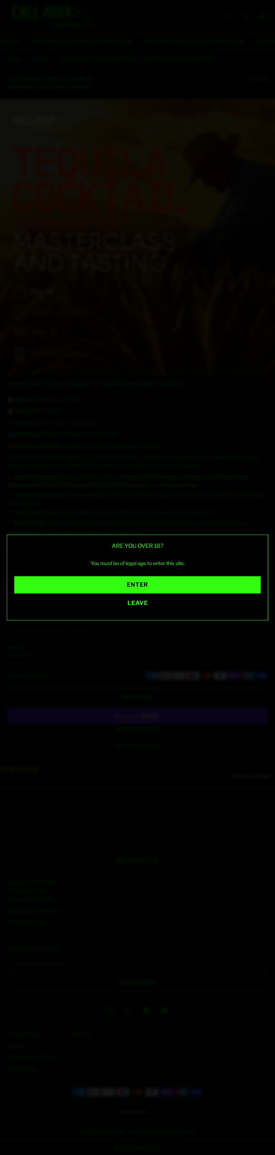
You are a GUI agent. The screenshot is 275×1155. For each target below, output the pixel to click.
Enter (137, 584)
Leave (137, 603)
